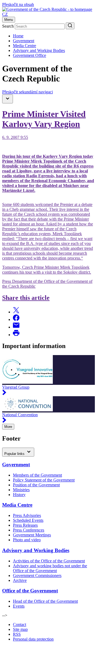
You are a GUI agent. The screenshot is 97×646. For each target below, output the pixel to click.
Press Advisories (27, 515)
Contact (19, 624)
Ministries (21, 489)
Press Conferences (28, 530)
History (19, 494)
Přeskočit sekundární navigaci (27, 92)
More (8, 427)
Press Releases (25, 525)
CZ (5, 14)
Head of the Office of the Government (45, 601)
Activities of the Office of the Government (49, 561)
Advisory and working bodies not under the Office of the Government (50, 568)
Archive (20, 580)
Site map (20, 629)
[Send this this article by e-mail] (16, 327)
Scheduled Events (28, 520)
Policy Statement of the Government (44, 480)
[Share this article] (16, 312)
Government (23, 40)
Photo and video (27, 539)
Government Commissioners (37, 575)
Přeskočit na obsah (18, 4)
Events (19, 606)
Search (8, 26)
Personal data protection (33, 639)
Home (18, 36)
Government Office (29, 55)
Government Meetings (32, 535)
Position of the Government (36, 485)
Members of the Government (37, 475)
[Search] (70, 25)
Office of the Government (30, 590)
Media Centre (24, 45)
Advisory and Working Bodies (39, 50)
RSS (17, 634)
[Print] (16, 334)
